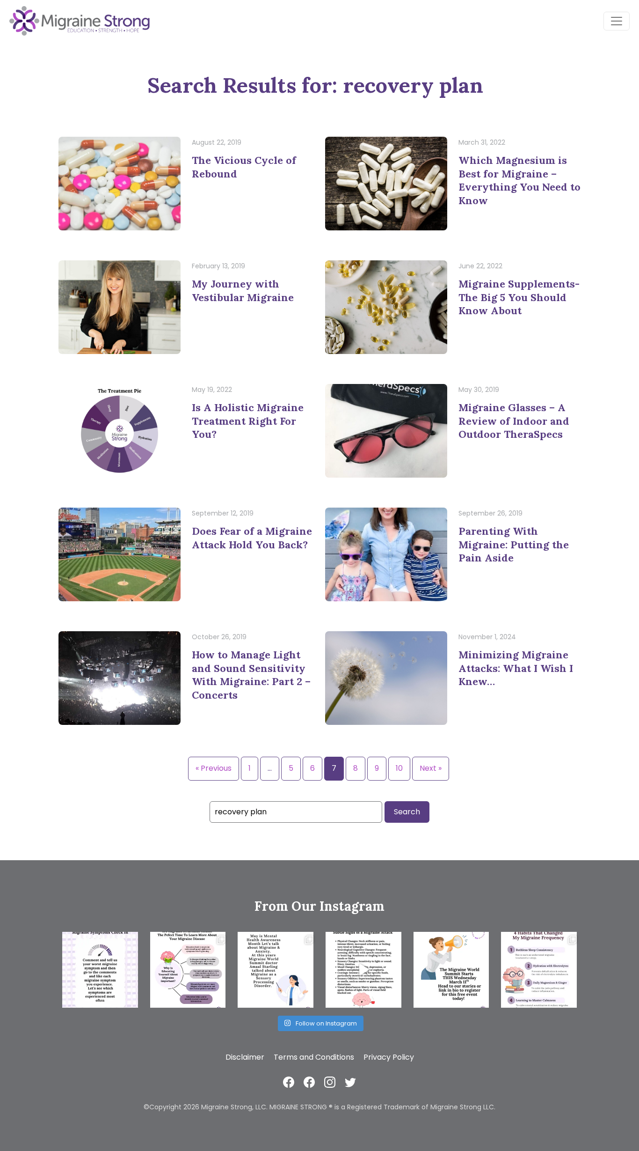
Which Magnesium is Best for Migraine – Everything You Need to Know (519, 180)
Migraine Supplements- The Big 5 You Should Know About (519, 297)
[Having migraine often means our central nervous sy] (539, 970)
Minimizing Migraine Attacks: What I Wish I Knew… (515, 668)
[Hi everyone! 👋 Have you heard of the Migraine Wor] (451, 970)
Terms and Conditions (314, 1057)
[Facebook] (288, 1082)
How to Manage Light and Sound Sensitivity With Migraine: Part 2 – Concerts (251, 674)
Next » (431, 768)
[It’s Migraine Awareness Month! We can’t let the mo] (188, 970)
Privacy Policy (388, 1057)
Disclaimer (244, 1057)
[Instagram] (329, 1082)
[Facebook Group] (309, 1082)
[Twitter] (350, 1082)
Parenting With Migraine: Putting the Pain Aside (513, 544)
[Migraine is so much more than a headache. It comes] (100, 970)
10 (399, 768)
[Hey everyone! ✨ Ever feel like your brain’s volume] (275, 970)
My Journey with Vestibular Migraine (243, 290)
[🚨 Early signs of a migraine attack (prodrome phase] (363, 970)
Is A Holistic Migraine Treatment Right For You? (248, 421)
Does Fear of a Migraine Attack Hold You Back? (252, 537)
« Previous (214, 768)
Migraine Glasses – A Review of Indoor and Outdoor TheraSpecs (513, 421)
